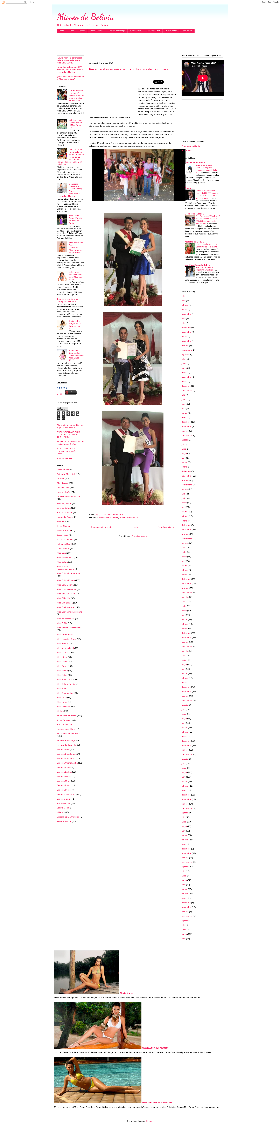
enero (184, 309)
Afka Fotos (186, 150)
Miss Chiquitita (63, 598)
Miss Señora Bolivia (66, 684)
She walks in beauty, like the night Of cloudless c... (70, 426)
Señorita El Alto (64, 767)
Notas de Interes (96, 31)
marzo (184, 413)
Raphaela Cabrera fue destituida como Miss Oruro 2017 (76, 355)
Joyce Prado (62, 535)
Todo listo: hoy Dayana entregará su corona (67, 300)
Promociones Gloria (66, 729)
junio (184, 363)
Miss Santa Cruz (153, 31)
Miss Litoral (62, 657)
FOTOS (60, 521)
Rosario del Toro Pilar (67, 745)
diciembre (186, 327)
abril (184, 300)
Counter (60, 394)
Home (62, 31)
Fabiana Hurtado (64, 512)
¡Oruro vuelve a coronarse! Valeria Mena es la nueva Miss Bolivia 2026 (69, 60)
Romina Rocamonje (117, 31)
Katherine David (64, 544)
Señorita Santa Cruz (66, 794)
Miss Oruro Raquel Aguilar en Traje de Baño (75, 219)
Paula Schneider (64, 724)
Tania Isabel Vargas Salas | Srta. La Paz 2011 (75, 324)
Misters (60, 711)
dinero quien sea (64, 458)
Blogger (149, 1121)
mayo (184, 368)
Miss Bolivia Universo (66, 589)
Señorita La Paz (64, 772)
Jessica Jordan (64, 530)
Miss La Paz (62, 652)
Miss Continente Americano (69, 612)
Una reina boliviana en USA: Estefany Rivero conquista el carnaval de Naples (70, 69)
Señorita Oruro (64, 781)
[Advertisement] (140, 43)
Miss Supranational (66, 693)
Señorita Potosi (64, 790)
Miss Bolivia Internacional (68, 573)
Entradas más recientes (102, 527)
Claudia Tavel (63, 487)
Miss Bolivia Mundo (66, 580)
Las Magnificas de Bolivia (197, 265)
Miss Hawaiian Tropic (66, 639)
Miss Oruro (62, 666)
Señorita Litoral (64, 776)
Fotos (72, 31)
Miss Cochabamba (65, 607)
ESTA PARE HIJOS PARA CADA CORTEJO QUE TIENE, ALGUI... (68, 434)
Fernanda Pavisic (65, 517)
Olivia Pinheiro (63, 720)
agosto (185, 354)
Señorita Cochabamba (67, 763)
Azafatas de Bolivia (194, 242)
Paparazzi (189, 188)
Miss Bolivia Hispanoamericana (65, 567)
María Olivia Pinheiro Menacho (157, 1102)
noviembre (186, 314)
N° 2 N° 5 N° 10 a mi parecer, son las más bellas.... (66, 451)
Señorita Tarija (63, 799)
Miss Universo (135, 31)
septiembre (187, 350)
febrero (185, 305)
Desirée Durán (63, 492)
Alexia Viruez (63, 469)
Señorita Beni (63, 749)
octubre (185, 345)
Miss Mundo (62, 661)
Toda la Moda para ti (195, 162)
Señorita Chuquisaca (66, 758)
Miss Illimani (62, 643)
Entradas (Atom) (139, 536)
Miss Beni (61, 553)
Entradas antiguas (166, 527)
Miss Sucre (62, 688)
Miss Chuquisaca (65, 603)
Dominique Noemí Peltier (68, 496)
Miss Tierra (62, 702)
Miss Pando (62, 670)
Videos (82, 31)
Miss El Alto (62, 623)
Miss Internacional (65, 648)
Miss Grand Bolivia (65, 634)
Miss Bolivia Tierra (65, 585)
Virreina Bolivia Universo (68, 817)
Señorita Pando (64, 785)
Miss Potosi (62, 675)
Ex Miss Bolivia (171, 31)
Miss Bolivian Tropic (66, 594)
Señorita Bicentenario (67, 754)
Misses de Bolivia (85, 17)
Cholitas (60, 478)
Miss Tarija (62, 697)
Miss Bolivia (187, 31)
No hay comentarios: (114, 514)
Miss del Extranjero (66, 618)
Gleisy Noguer (63, 526)
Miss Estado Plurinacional (68, 628)
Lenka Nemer (63, 548)
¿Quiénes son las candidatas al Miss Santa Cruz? (70, 77)
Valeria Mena (63, 808)
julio (183, 296)
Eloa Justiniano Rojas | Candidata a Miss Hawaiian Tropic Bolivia (76, 247)
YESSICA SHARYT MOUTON (155, 1048)
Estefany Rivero (64, 503)
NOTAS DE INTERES (108, 517)
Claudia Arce (63, 483)
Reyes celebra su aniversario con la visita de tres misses (128, 69)
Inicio (135, 527)
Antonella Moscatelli (66, 474)
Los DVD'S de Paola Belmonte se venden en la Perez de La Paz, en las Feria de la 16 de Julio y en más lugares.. (70, 156)
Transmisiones (63, 803)
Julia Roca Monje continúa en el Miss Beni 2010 (76, 275)
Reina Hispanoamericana (68, 733)
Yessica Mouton (64, 821)
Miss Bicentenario (65, 557)
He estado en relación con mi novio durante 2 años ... (70, 442)
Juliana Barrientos (65, 539)
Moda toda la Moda (194, 214)
